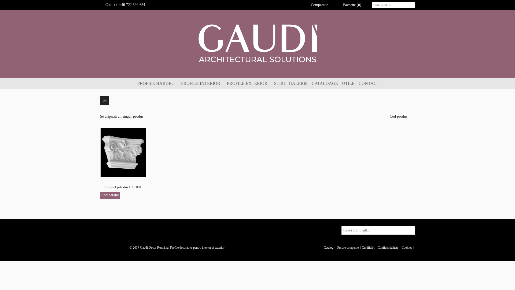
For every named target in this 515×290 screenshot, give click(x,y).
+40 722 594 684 (132, 5)
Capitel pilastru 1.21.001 (123, 187)
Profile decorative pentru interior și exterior (197, 247)
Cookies (407, 247)
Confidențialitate (388, 247)
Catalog (328, 247)
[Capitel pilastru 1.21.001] (123, 152)
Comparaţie (110, 195)
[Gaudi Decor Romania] (257, 43)
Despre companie (348, 247)
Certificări (368, 247)
